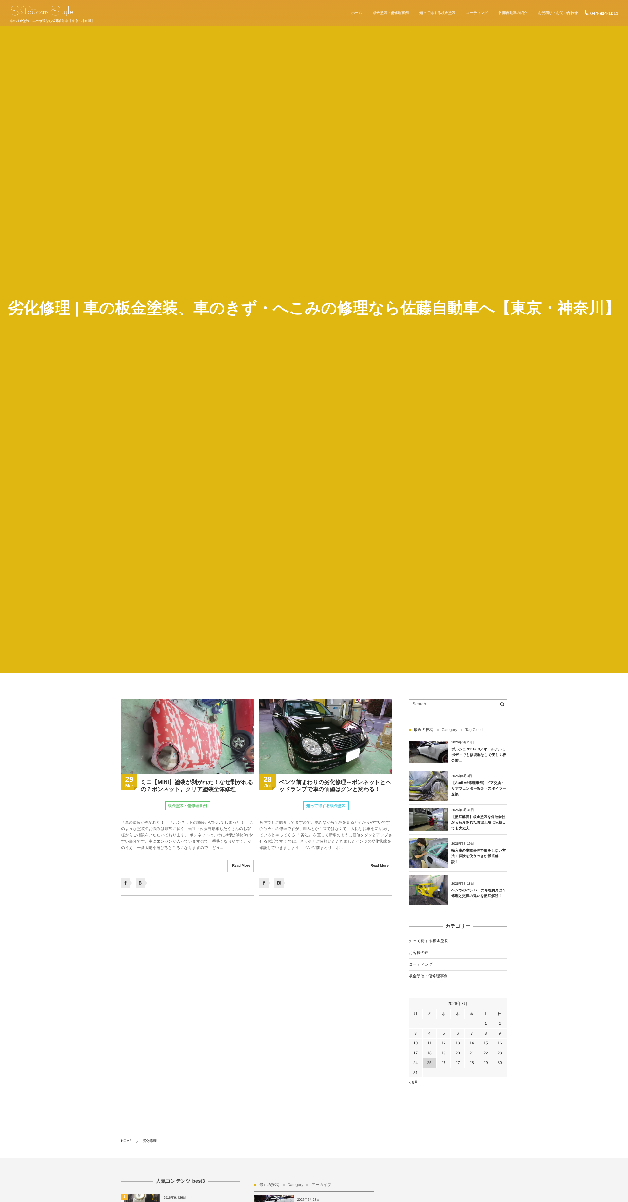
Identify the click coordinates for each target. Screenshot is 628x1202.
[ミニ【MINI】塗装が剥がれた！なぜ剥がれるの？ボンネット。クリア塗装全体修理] (187, 736)
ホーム (356, 13)
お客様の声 (418, 952)
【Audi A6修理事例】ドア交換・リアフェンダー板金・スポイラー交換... (478, 788)
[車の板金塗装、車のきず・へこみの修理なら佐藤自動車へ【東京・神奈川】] (42, 10)
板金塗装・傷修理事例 (391, 13)
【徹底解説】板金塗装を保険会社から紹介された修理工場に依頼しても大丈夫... (478, 822)
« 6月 (413, 1082)
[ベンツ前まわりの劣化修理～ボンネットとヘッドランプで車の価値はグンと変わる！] (325, 736)
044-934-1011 (604, 13)
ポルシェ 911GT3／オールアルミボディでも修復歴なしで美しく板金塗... (478, 755)
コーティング (477, 13)
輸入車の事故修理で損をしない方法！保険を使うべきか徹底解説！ (478, 856)
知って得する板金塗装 (437, 13)
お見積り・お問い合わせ (558, 13)
